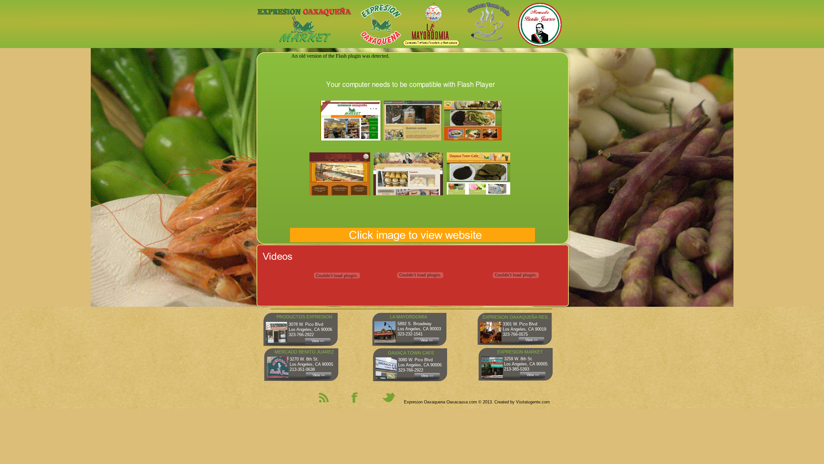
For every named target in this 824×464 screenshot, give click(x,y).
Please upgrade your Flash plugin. (428, 56)
